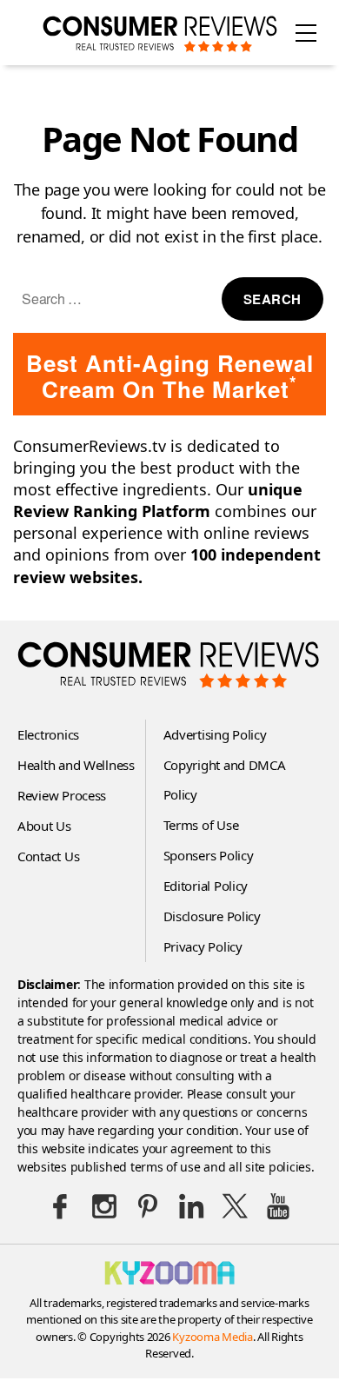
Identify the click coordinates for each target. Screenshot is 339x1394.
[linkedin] (191, 1206)
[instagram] (104, 1206)
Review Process (61, 795)
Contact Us (48, 856)
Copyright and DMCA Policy (224, 779)
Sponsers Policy (208, 855)
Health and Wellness (76, 764)
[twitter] (235, 1206)
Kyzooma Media (212, 1336)
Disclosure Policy (212, 916)
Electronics (48, 734)
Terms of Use (201, 824)
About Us (44, 825)
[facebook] (61, 1206)
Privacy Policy (203, 946)
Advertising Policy (215, 734)
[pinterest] (148, 1206)
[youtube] (278, 1206)
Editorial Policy (206, 885)
